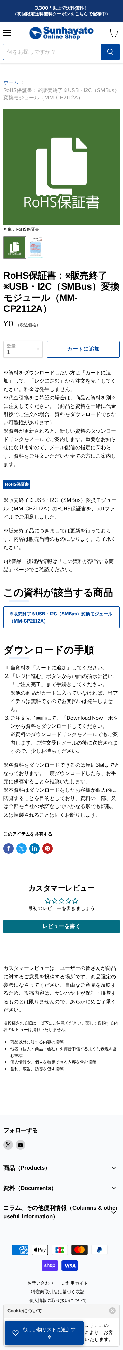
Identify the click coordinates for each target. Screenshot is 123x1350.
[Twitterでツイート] (21, 848)
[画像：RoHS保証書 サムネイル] (15, 247)
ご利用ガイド (75, 1283)
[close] (112, 1310)
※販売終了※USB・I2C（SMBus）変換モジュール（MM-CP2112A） (60, 617)
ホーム (11, 82)
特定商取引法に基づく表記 (57, 1291)
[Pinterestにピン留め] (47, 848)
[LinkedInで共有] (34, 848)
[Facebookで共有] (8, 848)
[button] (44, 1333)
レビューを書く (61, 926)
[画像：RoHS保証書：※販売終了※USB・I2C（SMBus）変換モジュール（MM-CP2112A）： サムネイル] (35, 247)
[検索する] (110, 52)
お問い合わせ (40, 1283)
